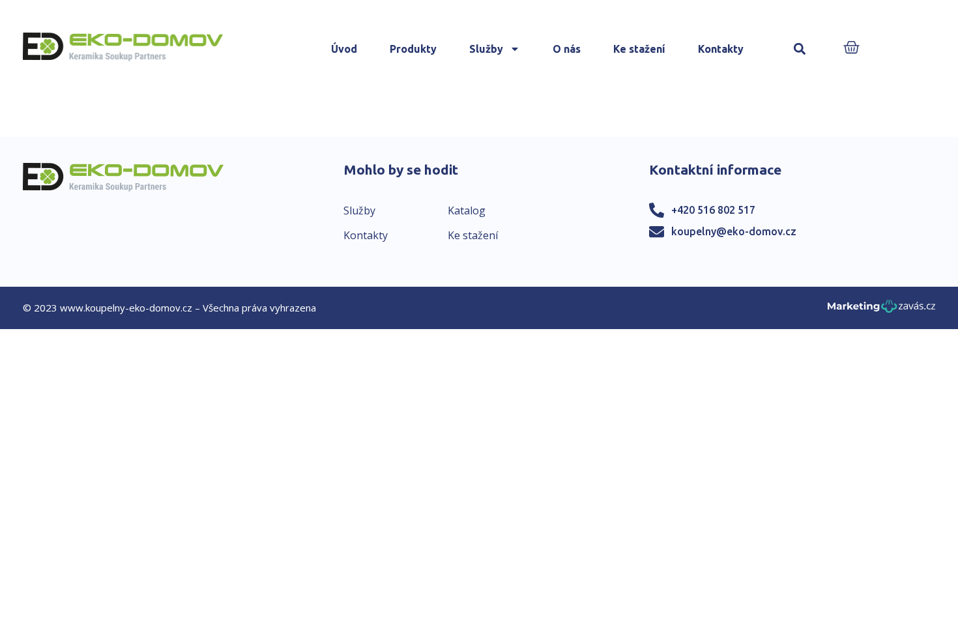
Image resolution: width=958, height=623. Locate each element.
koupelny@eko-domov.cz (733, 231)
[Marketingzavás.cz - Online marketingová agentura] (881, 309)
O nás (567, 49)
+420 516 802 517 (713, 210)
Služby (486, 49)
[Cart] (851, 48)
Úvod (344, 49)
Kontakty (721, 49)
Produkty (413, 49)
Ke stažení (639, 49)
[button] (800, 49)
